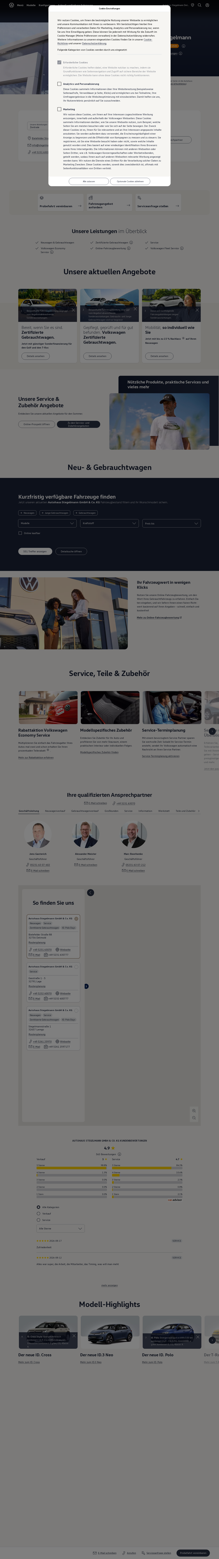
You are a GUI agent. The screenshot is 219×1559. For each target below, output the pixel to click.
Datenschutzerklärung (94, 43)
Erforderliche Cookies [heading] (75, 62)
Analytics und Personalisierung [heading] (81, 83)
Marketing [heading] (69, 109)
